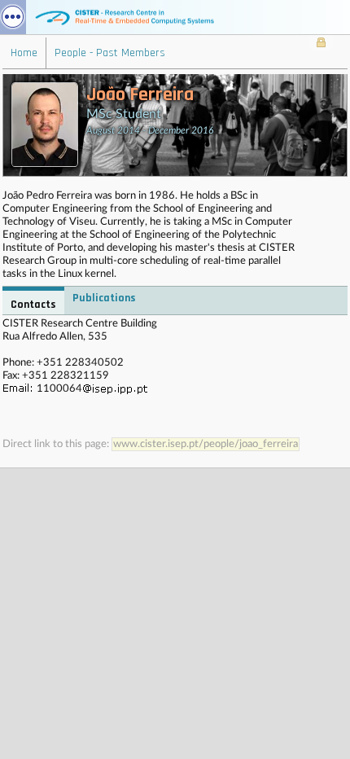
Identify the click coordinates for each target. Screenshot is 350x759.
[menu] (13, 17)
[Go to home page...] (175, 17)
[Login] (321, 44)
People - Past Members (110, 53)
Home (24, 53)
